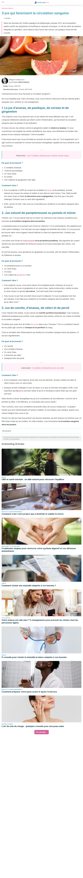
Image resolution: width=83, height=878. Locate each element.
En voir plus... (41, 732)
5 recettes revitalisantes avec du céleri (48, 368)
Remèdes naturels (7, 8)
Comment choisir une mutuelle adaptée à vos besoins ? (29, 585)
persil (20, 391)
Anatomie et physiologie (11, 546)
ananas (49, 190)
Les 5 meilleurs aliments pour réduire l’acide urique (48, 155)
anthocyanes (29, 241)
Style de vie (6, 618)
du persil (34, 324)
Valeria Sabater (23, 82)
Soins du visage (7, 724)
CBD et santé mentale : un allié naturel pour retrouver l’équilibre (33, 479)
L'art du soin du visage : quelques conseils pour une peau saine (33, 726)
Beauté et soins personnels (12, 511)
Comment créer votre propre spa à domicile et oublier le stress (33, 514)
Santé (4, 477)
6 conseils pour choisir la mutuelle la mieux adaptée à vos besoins (34, 657)
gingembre (21, 275)
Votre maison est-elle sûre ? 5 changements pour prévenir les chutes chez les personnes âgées (40, 621)
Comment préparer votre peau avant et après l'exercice (29, 692)
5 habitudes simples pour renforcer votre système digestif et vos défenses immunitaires (39, 549)
